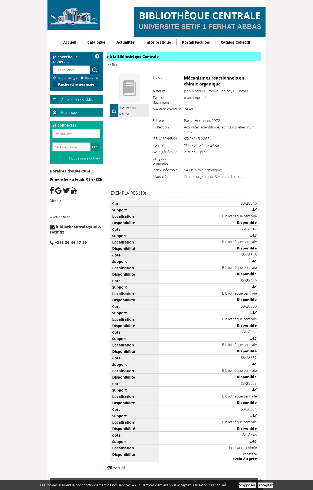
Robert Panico (219, 90)
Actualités (125, 42)
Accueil (69, 42)
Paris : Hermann (197, 120)
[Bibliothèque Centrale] (74, 15)
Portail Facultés (196, 42)
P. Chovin (240, 90)
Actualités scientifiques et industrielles (215, 127)
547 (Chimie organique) (203, 169)
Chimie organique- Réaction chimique (214, 176)
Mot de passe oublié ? (84, 158)
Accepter (265, 485)
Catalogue (96, 42)
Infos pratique (158, 42)
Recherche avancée (76, 84)
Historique (69, 112)
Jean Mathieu (194, 90)
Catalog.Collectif (235, 42)
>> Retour (115, 64)
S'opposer (247, 485)
